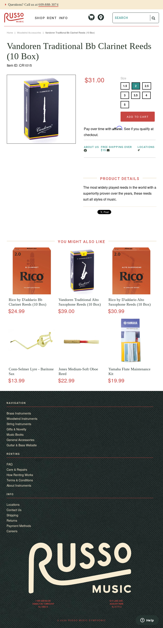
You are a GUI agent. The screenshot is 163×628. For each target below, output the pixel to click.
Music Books (15, 434)
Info (63, 18)
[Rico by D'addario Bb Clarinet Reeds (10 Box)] (31, 293)
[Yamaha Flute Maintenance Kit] (131, 362)
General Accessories (20, 440)
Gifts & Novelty (16, 429)
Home (10, 32)
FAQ (10, 464)
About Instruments (19, 485)
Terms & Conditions (20, 480)
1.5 (125, 86)
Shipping (12, 515)
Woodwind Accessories (29, 32)
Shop (40, 18)
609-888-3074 (48, 4)
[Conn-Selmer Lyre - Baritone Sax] (31, 362)
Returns (12, 520)
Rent (52, 18)
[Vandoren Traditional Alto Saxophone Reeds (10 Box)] (81, 293)
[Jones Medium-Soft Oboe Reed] (81, 362)
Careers (12, 531)
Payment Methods (19, 526)
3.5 (136, 95)
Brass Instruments (19, 413)
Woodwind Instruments (22, 418)
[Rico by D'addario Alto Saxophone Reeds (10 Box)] (131, 293)
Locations (13, 504)
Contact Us (14, 510)
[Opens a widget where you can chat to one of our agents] (147, 620)
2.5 (147, 86)
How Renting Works (20, 475)
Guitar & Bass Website (22, 445)
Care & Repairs (17, 469)
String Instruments (19, 424)
